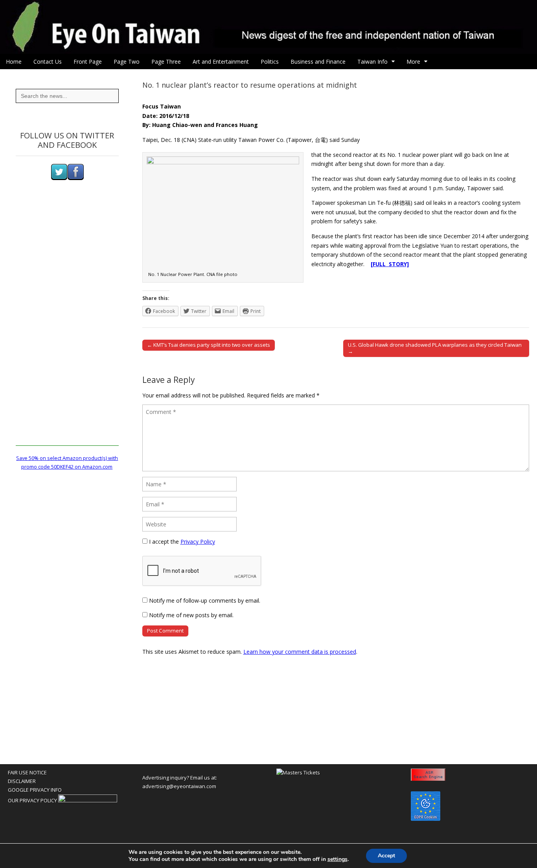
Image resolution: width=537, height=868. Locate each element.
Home (14, 61)
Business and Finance (318, 61)
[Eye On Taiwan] (268, 27)
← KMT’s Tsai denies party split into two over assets (208, 344)
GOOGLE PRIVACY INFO (35, 789)
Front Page (88, 61)
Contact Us (47, 61)
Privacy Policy (197, 541)
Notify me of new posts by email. (191, 615)
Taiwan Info (372, 61)
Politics (270, 61)
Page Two (127, 61)
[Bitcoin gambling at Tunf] (87, 800)
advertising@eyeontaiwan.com (179, 786)
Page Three (166, 61)
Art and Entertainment (221, 61)
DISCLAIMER (22, 781)
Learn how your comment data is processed (299, 651)
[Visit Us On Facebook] (75, 178)
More (413, 61)
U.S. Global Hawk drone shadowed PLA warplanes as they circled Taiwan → (435, 348)
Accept (386, 855)
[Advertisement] (67, 328)
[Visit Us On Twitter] (59, 178)
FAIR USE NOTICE (27, 772)
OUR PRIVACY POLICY (32, 800)
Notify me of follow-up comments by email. (204, 600)
